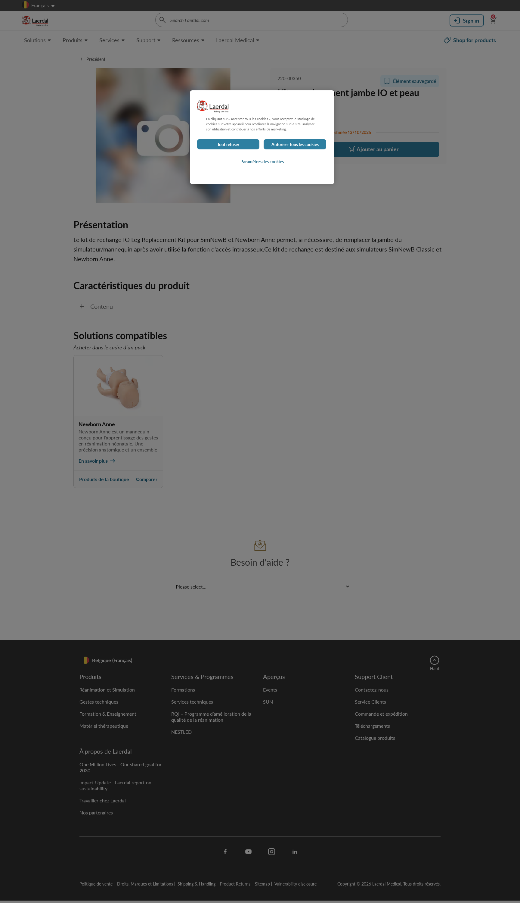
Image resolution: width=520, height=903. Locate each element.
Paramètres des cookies (262, 161)
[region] (262, 137)
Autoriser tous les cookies (295, 144)
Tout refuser (228, 144)
